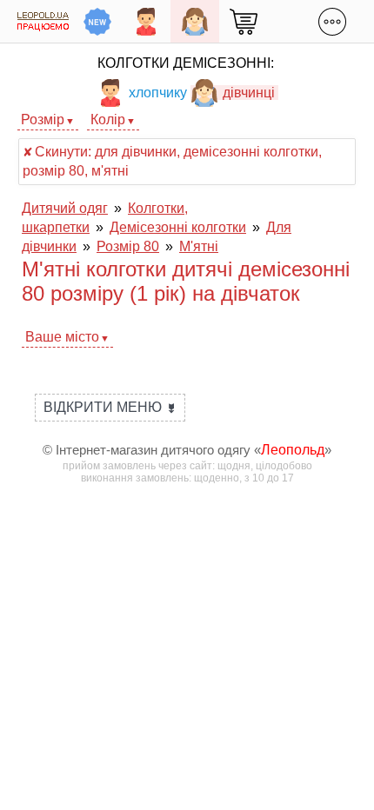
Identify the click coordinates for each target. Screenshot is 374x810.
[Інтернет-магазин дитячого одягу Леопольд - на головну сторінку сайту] (43, 21)
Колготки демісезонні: (185, 63)
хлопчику (158, 92)
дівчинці (249, 92)
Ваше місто (62, 336)
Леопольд (292, 449)
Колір (107, 119)
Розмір (42, 119)
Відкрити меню (110, 407)
